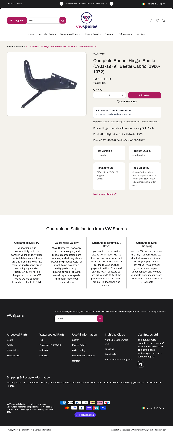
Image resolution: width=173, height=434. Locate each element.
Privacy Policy (12, 430)
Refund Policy (26, 430)
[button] (47, 34)
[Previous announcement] (61, 4)
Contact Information (43, 430)
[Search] (62, 20)
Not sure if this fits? (105, 194)
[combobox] (45, 20)
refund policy (152, 122)
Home (10, 46)
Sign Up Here (100, 418)
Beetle (19, 46)
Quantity (97, 89)
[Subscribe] (100, 318)
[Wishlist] (158, 21)
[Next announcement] (111, 4)
